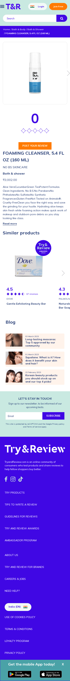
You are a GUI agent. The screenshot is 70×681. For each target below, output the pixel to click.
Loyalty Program (17, 641)
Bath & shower (14, 173)
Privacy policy (58, 424)
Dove (10, 298)
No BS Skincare (15, 167)
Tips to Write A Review (21, 504)
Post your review (35, 145)
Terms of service (34, 427)
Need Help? (12, 590)
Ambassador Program (21, 540)
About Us (11, 555)
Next (63, 273)
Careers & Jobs (15, 579)
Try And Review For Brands (24, 567)
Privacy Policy (15, 653)
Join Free (58, 6)
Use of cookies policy (20, 617)
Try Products (15, 492)
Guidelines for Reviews (21, 516)
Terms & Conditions (18, 629)
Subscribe (53, 415)
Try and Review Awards (22, 528)
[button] (10, 223)
